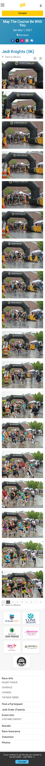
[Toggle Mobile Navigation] (2, 5)
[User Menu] (40, 5)
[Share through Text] (32, 40)
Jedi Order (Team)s (13, 709)
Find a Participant (12, 704)
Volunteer (8, 736)
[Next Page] (40, 58)
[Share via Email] (27, 40)
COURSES (6, 692)
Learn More (27, 757)
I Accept (22, 762)
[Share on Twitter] (17, 40)
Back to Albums (13, 57)
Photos (6, 742)
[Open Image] (22, 75)
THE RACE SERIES (10, 697)
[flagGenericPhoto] (35, 86)
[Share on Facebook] (12, 40)
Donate (22, 13)
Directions (24, 35)
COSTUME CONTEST (12, 719)
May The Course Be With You (22, 23)
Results (6, 725)
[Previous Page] (35, 58)
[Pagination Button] (40, 602)
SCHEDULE (7, 687)
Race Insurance (11, 731)
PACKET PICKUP (10, 682)
